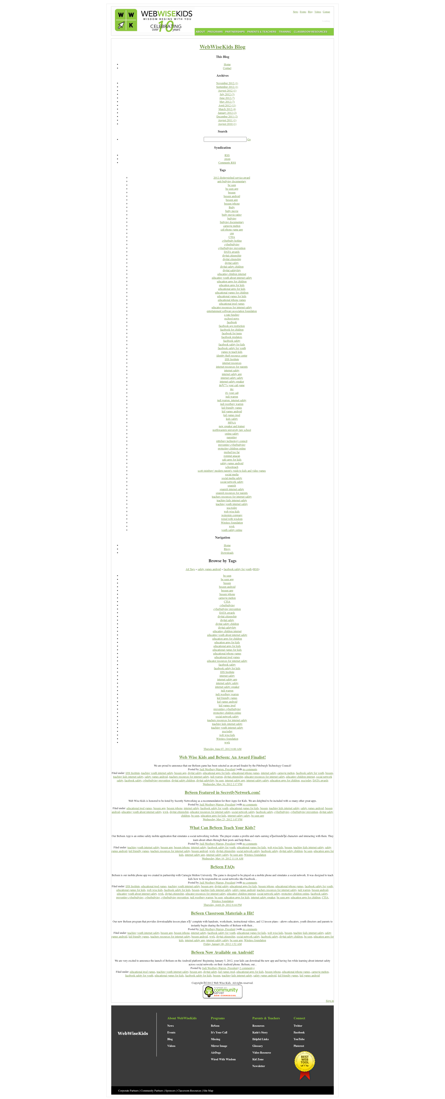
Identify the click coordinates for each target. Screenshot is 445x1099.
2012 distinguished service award (231, 177)
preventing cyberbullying (231, 444)
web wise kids (232, 511)
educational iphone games (232, 300)
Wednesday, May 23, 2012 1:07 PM (222, 819)
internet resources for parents (232, 366)
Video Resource (261, 1053)
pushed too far (232, 452)
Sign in (330, 1000)
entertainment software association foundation (232, 311)
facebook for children (232, 329)
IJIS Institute (232, 359)
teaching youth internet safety (232, 504)
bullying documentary (232, 222)
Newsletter (258, 1066)
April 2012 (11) (227, 105)
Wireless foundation (232, 522)
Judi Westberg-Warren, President (217, 769)
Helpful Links (260, 1039)
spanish (232, 485)
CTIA (232, 237)
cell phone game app (232, 229)
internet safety (231, 370)
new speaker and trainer (232, 426)
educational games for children (231, 292)
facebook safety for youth (232, 348)
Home (227, 64)
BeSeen (215, 1026)
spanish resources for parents (232, 493)
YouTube (299, 1039)
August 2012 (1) (227, 90)
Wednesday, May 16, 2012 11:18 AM (222, 858)
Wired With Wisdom (223, 1059)
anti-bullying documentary (231, 181)
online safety (232, 433)
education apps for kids (232, 285)
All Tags (190, 569)
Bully (232, 207)
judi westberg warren (231, 404)
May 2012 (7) (227, 101)
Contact (326, 11)
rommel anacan (232, 456)
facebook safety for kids (232, 344)
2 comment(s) (247, 968)
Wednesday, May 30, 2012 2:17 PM (222, 784)
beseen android (232, 196)
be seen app (232, 188)
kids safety (232, 418)
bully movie (231, 211)
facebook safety (231, 340)
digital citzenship (232, 259)
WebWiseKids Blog (222, 46)
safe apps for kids (232, 459)
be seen (232, 185)
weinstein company (231, 515)
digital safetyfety (232, 270)
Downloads (227, 552)
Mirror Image (219, 1046)
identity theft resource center (231, 355)
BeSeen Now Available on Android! (222, 952)
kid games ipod (231, 415)
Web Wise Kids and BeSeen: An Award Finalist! (222, 757)
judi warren (232, 396)
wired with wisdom (231, 519)
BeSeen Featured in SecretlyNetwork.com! (222, 792)
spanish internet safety (232, 489)
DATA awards (232, 251)
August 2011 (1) (227, 120)
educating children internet (231, 274)
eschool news (231, 318)
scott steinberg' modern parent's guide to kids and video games (232, 470)
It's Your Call (219, 1032)
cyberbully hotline (232, 240)
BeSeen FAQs (222, 867)
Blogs (227, 549)
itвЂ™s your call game (232, 385)
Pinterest (299, 1046)
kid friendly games (232, 407)
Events (303, 11)
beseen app (232, 200)
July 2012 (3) (227, 94)
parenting (232, 437)
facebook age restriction (232, 326)
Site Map (208, 1090)
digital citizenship (231, 255)
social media (231, 474)
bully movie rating (232, 214)
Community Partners (152, 1090)
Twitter (298, 1026)
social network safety (231, 481)
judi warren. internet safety (231, 400)
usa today (232, 507)
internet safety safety (232, 377)
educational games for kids (231, 296)
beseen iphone (232, 203)
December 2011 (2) (227, 116)
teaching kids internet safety (232, 500)
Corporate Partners (128, 1090)
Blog (310, 11)
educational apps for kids (231, 289)
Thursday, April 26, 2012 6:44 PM (222, 904)
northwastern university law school (232, 430)
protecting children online (232, 448)
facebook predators (231, 337)
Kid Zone (258, 1059)
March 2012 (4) (227, 109)
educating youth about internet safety (232, 277)
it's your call (231, 393)
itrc (232, 389)
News (295, 11)
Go (249, 139)
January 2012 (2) (227, 112)
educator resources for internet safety (232, 307)
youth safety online (231, 530)
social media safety (232, 478)
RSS (227, 155)
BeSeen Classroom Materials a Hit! (222, 913)
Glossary (257, 1046)
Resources (258, 1026)
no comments (250, 769)
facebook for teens (232, 333)
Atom (227, 159)
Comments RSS (227, 162)
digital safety (232, 263)
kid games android (232, 411)
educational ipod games (232, 303)
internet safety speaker (232, 381)
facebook (232, 322)
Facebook (299, 1032)
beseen (231, 192)
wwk (232, 526)
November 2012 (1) (227, 83)
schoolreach (231, 467)
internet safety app (232, 374)
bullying (231, 218)
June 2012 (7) (227, 98)
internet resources (232, 363)
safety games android (231, 463)
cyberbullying (231, 244)
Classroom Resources (189, 1090)
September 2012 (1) (227, 86)
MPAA (232, 422)
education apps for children (232, 281)
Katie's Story (260, 1032)
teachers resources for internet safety (232, 496)
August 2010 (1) (227, 124)
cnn (232, 233)
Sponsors (170, 1090)
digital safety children (232, 266)
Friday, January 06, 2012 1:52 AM (222, 944)
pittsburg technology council (231, 441)
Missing (215, 1039)
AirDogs (216, 1053)
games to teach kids (231, 352)
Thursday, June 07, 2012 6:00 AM (222, 749)
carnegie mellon (231, 225)
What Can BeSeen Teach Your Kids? (222, 827)
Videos (318, 11)
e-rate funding (231, 314)
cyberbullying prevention (231, 248)
